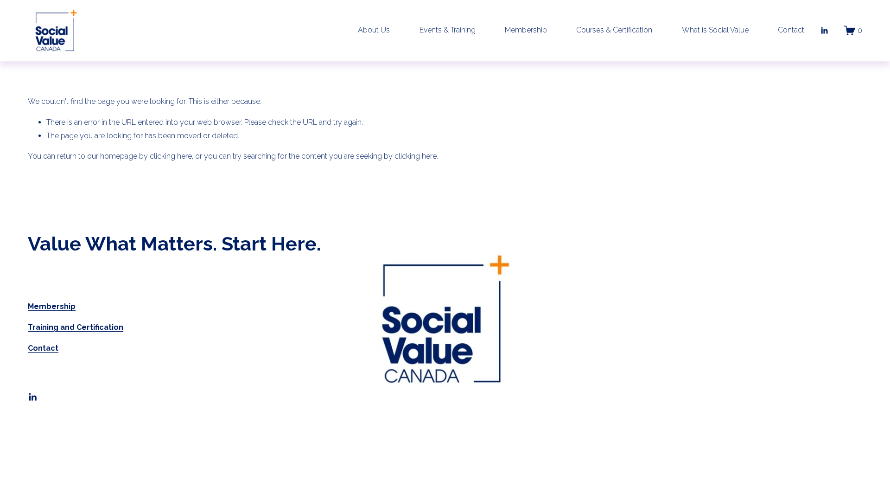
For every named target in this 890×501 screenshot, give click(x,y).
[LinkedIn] (824, 30)
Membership (526, 30)
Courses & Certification (614, 30)
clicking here (171, 156)
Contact (791, 30)
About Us (374, 30)
